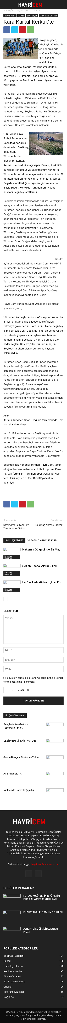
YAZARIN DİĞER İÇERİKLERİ (42, 540)
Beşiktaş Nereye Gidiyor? (50, 524)
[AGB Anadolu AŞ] (55, 777)
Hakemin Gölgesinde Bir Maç (41, 549)
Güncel (37, 10)
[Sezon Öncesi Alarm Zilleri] (12, 570)
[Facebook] (6, 29)
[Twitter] (14, 29)
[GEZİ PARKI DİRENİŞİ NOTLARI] (55, 743)
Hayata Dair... (23, 10)
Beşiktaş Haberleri (8, 557)
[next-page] (11, 599)
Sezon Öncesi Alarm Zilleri (39, 566)
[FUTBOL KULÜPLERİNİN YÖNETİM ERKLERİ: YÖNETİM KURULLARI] (12, 900)
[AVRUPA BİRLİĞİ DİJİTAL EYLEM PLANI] (12, 933)
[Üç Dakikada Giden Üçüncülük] (12, 586)
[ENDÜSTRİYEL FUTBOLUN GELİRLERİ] (12, 917)
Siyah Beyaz (32, 16)
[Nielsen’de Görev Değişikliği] (55, 791)
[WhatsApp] (30, 29)
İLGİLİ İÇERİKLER (14, 540)
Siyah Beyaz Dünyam (48, 16)
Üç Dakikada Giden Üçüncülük (41, 582)
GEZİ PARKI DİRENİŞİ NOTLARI (19, 740)
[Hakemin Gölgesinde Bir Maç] (12, 553)
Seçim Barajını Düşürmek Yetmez (22, 757)
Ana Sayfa (8, 10)
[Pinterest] (22, 29)
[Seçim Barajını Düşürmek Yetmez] (55, 759)
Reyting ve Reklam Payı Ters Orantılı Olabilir (16, 526)
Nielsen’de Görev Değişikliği (19, 790)
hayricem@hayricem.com (45, 864)
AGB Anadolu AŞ (12, 773)
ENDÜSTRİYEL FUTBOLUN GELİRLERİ (43, 912)
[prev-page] (5, 599)
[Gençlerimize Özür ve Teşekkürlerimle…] (55, 727)
